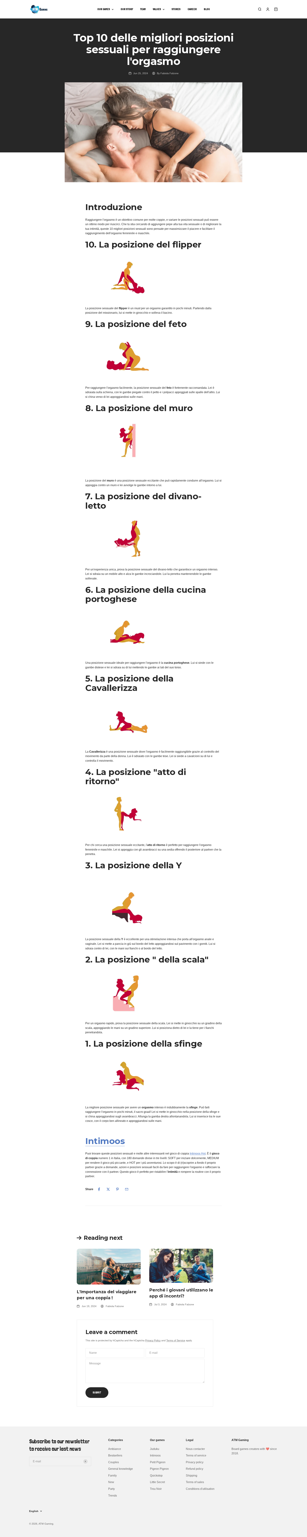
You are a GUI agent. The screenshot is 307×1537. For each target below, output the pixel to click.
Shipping (191, 1475)
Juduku (154, 1448)
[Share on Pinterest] (117, 1189)
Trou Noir (156, 1488)
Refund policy (194, 1468)
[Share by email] (126, 1189)
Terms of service (196, 1455)
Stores (176, 9)
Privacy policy (194, 1462)
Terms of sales (195, 1482)
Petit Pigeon (157, 1462)
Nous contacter (195, 1448)
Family (112, 1475)
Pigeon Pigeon (159, 1468)
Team (143, 9)
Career (192, 9)
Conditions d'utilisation (200, 1488)
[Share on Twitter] (108, 1189)
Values (157, 9)
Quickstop (156, 1475)
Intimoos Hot (198, 1153)
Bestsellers (115, 1455)
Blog (207, 9)
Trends (112, 1495)
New (111, 1482)
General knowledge (120, 1468)
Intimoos (105, 1141)
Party (111, 1488)
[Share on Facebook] (99, 1189)
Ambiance (114, 1448)
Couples (113, 1462)
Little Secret (157, 1482)
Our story (127, 9)
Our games (103, 9)
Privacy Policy (153, 1340)
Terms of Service (175, 1340)
